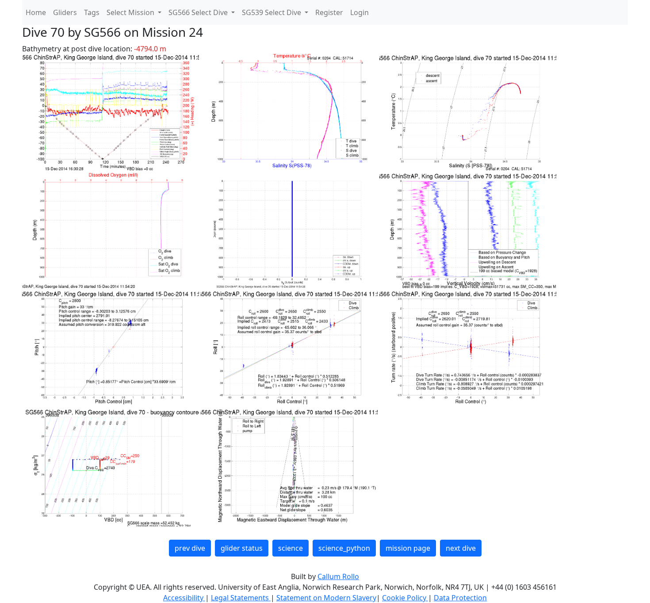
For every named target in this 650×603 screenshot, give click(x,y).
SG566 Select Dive (198, 12)
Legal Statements (241, 598)
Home (36, 12)
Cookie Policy (405, 598)
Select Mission (131, 12)
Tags (91, 12)
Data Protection (460, 598)
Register (329, 12)
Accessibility (184, 598)
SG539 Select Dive (272, 12)
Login (359, 12)
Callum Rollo (338, 576)
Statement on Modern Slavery (326, 598)
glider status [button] (242, 548)
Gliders (65, 12)
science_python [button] (344, 548)
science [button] (290, 548)
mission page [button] (408, 548)
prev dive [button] (190, 548)
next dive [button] (461, 548)
